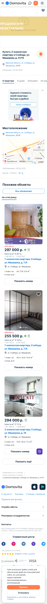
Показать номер (23, 281)
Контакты (6, 524)
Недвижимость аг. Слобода (13, 472)
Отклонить (23, 593)
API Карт (22, 161)
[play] (42, 487)
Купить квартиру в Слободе (13, 475)
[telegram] (43, 544)
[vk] (24, 544)
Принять (23, 587)
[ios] (34, 487)
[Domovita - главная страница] (16, 3)
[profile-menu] (42, 3)
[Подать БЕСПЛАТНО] (35, 3)
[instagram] (14, 544)
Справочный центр (23, 536)
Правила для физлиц (12, 499)
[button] (23, 224)
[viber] (33, 544)
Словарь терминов (35, 494)
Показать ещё (23, 461)
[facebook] (4, 544)
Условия (40, 161)
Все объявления (23, 191)
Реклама (19, 494)
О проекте (7, 494)
